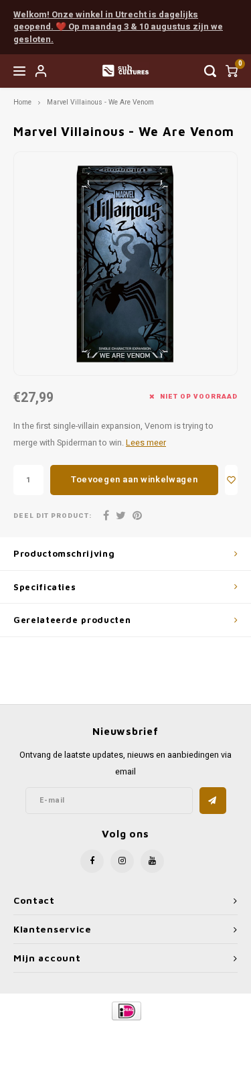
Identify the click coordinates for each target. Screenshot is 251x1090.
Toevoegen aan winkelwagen (134, 479)
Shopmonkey (130, 1044)
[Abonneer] (212, 800)
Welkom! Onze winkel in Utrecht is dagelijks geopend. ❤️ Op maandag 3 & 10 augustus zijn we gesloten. (118, 27)
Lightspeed (184, 1033)
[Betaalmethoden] (125, 1010)
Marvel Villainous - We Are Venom (100, 102)
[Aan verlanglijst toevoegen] (231, 480)
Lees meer (146, 443)
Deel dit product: (52, 516)
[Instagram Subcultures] (122, 861)
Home (22, 102)
